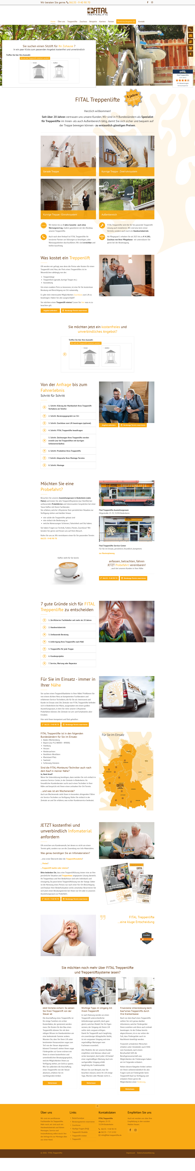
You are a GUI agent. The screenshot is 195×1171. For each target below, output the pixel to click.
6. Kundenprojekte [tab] (56, 656)
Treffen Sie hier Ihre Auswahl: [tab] (81, 340)
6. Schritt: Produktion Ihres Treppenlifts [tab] (64, 451)
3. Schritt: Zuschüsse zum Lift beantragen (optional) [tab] (69, 423)
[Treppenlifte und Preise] (126, 905)
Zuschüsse (78, 295)
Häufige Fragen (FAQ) (80, 1129)
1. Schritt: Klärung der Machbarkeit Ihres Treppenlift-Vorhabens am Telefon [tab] (70, 407)
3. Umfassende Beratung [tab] (58, 634)
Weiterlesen (52, 1083)
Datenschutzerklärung (145, 1153)
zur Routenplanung (107, 553)
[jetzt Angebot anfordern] (190, 54)
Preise (45, 863)
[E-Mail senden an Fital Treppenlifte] (190, 35)
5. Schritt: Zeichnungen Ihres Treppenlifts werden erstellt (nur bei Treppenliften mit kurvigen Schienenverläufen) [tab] (68, 440)
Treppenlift (76, 1139)
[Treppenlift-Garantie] (44, 227)
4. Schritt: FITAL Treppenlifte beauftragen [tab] (65, 430)
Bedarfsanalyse (78, 1118)
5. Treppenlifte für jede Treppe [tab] (61, 649)
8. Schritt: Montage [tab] (56, 465)
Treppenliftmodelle (74, 859)
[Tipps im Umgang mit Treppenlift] (97, 990)
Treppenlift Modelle (80, 1132)
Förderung (141, 1082)
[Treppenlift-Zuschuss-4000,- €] (102, 239)
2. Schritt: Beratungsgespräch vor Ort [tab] (63, 416)
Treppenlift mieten (79, 1136)
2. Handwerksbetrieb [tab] (57, 627)
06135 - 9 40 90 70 (79, 2)
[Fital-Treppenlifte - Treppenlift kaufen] (126, 858)
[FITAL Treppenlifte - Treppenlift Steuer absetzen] (59, 990)
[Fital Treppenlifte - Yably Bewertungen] (183, 87)
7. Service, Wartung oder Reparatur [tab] (62, 663)
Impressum (130, 1153)
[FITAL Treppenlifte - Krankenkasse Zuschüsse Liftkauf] (136, 990)
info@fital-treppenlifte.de (111, 1135)
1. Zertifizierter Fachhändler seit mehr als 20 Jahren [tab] (70, 620)
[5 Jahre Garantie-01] (136, 107)
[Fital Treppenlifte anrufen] (190, 29)
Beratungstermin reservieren (83, 1122)
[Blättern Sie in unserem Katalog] (190, 41)
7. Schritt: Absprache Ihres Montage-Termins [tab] (66, 458)
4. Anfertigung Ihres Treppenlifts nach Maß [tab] (66, 642)
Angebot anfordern (50, 310)
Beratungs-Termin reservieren (76, 310)
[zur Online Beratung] (190, 48)
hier (83, 302)
